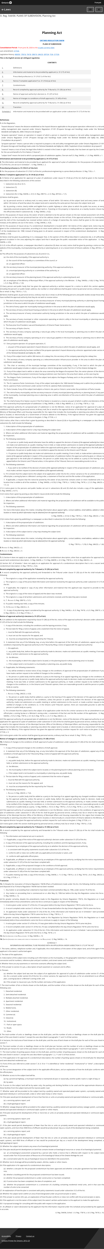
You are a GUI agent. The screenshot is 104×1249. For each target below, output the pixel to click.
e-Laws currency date (46, 48)
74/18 (29, 54)
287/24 (46, 54)
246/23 (40, 54)
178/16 (23, 54)
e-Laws (6, 9)
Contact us (30, 1236)
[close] (98, 9)
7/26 (51, 54)
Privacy (18, 1236)
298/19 (34, 54)
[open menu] (90, 9)
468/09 (17, 54)
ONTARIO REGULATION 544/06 (52, 41)
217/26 (16, 51)
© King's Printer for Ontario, (16, 1241)
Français (98, 2)
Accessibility (6, 1236)
